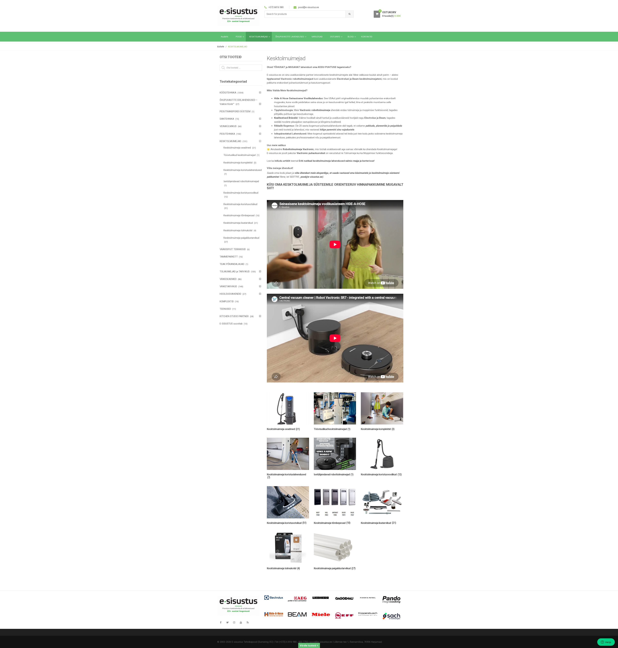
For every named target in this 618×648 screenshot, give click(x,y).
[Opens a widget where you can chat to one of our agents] (606, 642)
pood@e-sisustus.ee (311, 176)
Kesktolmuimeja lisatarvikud (238, 222)
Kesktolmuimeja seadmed (237, 147)
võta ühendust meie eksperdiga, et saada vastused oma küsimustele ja (333, 173)
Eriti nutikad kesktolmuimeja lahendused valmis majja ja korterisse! (337, 160)
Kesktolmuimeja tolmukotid (238, 230)
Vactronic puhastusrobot (311, 153)
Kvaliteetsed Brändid (285, 117)
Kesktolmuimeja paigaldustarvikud (241, 237)
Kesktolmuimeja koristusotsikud (240, 204)
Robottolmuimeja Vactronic (298, 149)
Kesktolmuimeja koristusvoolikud (241, 192)
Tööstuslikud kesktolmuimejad (240, 155)
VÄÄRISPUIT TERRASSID (233, 249)
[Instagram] (234, 622)
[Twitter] (227, 622)
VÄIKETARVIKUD (228, 286)
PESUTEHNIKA (227, 133)
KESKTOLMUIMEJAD (230, 141)
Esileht (220, 46)
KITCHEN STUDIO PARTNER (234, 316)
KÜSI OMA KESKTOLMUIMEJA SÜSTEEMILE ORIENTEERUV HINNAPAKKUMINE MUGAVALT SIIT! (335, 186)
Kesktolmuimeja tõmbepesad (239, 215)
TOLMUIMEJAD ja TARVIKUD (235, 271)
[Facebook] (220, 622)
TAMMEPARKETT (229, 256)
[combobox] (305, 14)
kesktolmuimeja (380, 173)
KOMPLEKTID (227, 301)
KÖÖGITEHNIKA (228, 92)
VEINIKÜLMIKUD (228, 126)
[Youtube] (240, 622)
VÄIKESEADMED (228, 279)
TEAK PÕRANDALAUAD (232, 264)
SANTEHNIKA (227, 118)
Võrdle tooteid (308, 645)
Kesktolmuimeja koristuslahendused (243, 170)
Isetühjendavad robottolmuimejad (241, 181)
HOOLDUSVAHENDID (230, 293)
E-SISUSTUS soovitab (231, 323)
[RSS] (247, 622)
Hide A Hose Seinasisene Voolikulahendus (298, 98)
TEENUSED (225, 308)
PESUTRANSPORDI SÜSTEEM (235, 111)
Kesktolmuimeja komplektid (238, 162)
